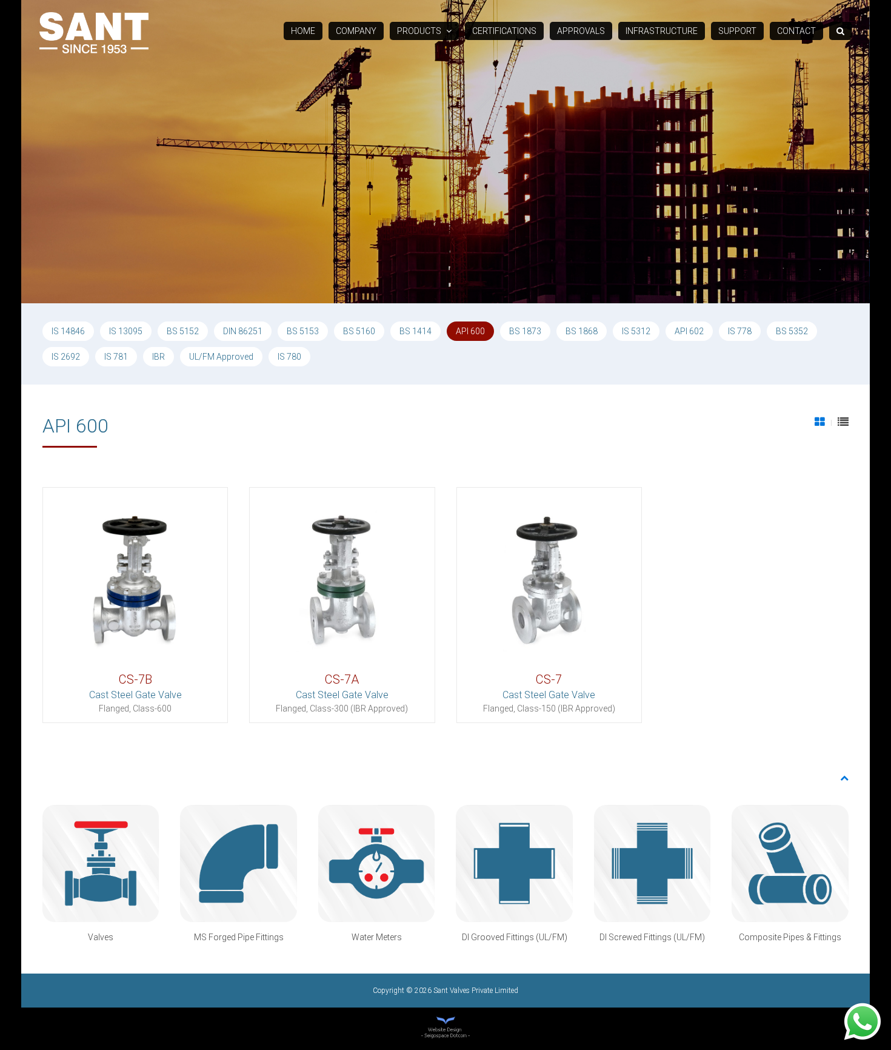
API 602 (689, 331)
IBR (158, 357)
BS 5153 (303, 331)
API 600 (470, 331)
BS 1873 (525, 331)
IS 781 (116, 357)
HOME (303, 31)
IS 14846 (68, 331)
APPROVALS (581, 31)
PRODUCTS (420, 31)
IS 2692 (66, 357)
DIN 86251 (242, 331)
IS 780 (289, 357)
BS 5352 (792, 331)
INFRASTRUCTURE (662, 31)
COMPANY (356, 31)
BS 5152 (183, 331)
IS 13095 (125, 331)
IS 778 (740, 331)
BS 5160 (359, 331)
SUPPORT (737, 31)
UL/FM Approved (221, 357)
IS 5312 (636, 331)
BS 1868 (582, 331)
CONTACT (796, 31)
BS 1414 (415, 331)
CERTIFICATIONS (504, 31)
